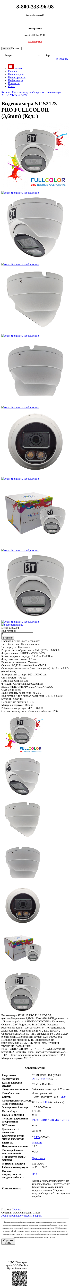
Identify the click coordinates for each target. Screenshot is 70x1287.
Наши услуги (16, 74)
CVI (46, 1078)
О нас (11, 86)
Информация (15, 80)
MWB (58, 1120)
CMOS (62, 1096)
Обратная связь (8, 1241)
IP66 (34, 1174)
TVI (41, 1078)
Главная (12, 71)
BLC (35, 1120)
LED (46, 1102)
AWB (51, 1120)
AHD (35, 1078)
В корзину (62, 58)
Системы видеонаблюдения (28, 92)
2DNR (65, 1120)
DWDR (42, 1120)
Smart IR (37, 1142)
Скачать (16, 1209)
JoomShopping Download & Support (21, 1215)
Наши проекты (16, 77)
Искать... (16, 48)
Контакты (14, 83)
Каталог (18, 68)
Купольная (38, 1158)
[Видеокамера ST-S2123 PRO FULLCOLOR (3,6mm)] (22, 734)
